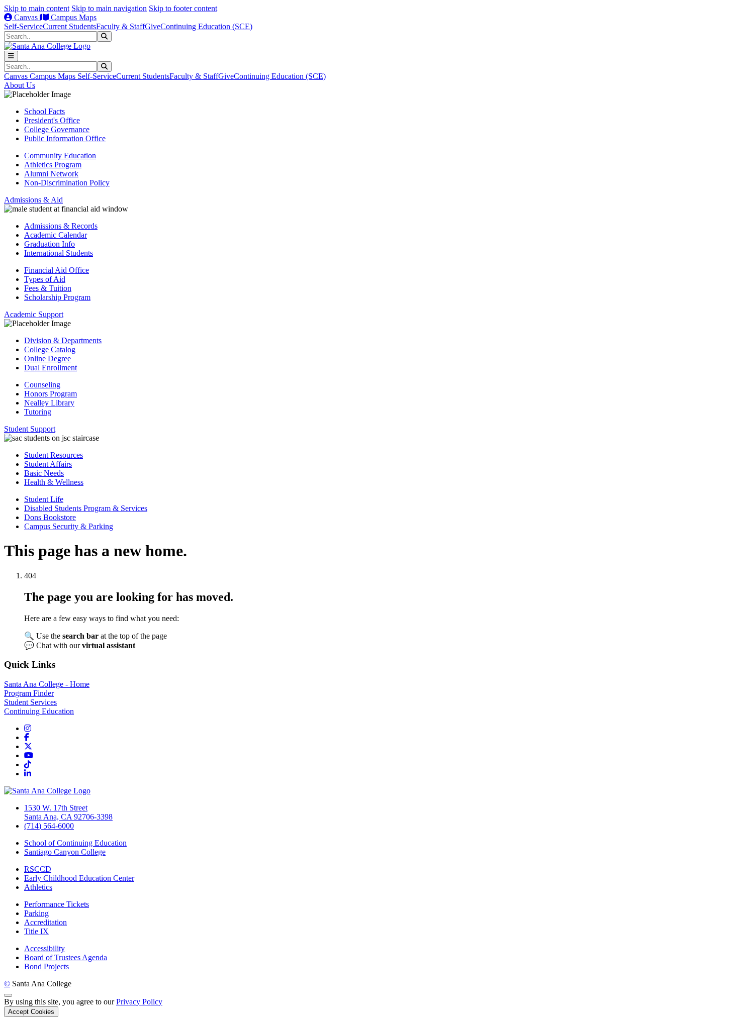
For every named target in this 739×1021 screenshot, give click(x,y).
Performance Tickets (56, 904)
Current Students (69, 26)
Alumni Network (51, 173)
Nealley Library (49, 402)
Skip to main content (36, 8)
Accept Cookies (31, 1011)
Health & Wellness (53, 482)
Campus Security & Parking (68, 526)
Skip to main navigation (109, 8)
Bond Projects (46, 966)
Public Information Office (65, 138)
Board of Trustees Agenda (65, 957)
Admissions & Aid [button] (33, 199)
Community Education (60, 155)
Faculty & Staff (120, 26)
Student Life (43, 499)
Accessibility (44, 948)
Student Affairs (48, 464)
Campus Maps (73, 17)
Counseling (42, 384)
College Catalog (49, 349)
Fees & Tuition (47, 288)
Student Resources (53, 455)
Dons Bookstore (50, 517)
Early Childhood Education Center (79, 878)
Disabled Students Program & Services (85, 508)
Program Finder (29, 693)
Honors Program (50, 393)
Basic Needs (44, 473)
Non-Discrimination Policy (67, 182)
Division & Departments (63, 340)
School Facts (44, 111)
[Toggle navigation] (11, 56)
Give (152, 26)
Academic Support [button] (33, 314)
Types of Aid (44, 279)
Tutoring (37, 411)
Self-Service (23, 26)
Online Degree (47, 358)
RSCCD (37, 869)
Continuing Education (39, 711)
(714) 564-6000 (49, 826)
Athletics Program (52, 164)
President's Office (52, 120)
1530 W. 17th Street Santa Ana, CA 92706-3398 (68, 812)
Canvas (26, 17)
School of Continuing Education (75, 843)
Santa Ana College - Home (46, 684)
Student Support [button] (29, 429)
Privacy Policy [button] (139, 1001)
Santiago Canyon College (65, 852)
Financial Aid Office (56, 270)
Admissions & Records (61, 226)
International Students (58, 253)
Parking (36, 913)
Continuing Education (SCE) (206, 26)
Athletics (38, 887)
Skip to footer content (183, 8)
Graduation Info (49, 244)
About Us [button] (19, 85)
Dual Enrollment (50, 367)
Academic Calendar (55, 235)
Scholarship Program (57, 297)
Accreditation (45, 922)
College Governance (56, 129)
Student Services (30, 702)
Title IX (36, 931)
